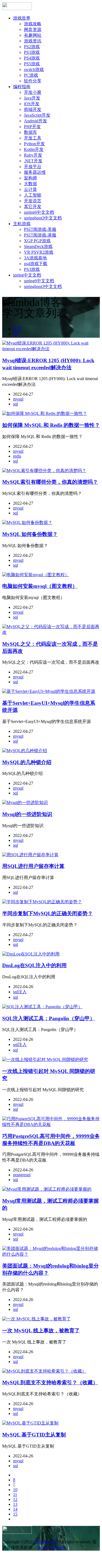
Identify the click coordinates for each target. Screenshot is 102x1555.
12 (15, 1499)
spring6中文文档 (39, 212)
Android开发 (35, 121)
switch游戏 (34, 69)
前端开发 (32, 109)
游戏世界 (21, 18)
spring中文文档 (27, 275)
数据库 (30, 132)
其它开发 (32, 206)
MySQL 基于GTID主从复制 (34, 1435)
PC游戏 (31, 75)
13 (15, 1504)
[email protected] (51, 1547)
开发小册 (32, 92)
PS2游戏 (32, 46)
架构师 (30, 178)
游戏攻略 (32, 23)
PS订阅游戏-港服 (40, 235)
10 (15, 1489)
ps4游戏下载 (35, 263)
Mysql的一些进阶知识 (27, 814)
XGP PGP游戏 (37, 240)
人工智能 (32, 195)
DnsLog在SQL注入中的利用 (34, 965)
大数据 (30, 183)
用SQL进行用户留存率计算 (33, 866)
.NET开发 (33, 161)
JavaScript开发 (37, 115)
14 (15, 1509)
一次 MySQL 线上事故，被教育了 (41, 1330)
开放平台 (32, 166)
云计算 (30, 189)
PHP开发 (32, 126)
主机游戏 (21, 223)
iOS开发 (31, 103)
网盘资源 (32, 29)
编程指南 (21, 86)
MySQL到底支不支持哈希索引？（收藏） (50, 1382)
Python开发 (34, 143)
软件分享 (32, 81)
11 (15, 1494)
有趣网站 (32, 35)
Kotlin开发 (34, 149)
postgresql (21, 1174)
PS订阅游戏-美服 (40, 229)
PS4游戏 (32, 58)
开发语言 (32, 200)
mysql (18, 399)
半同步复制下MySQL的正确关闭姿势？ (47, 913)
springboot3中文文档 (43, 218)
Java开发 (32, 98)
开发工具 (32, 138)
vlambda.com (45, 1542)
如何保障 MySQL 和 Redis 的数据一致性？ (51, 425)
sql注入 (20, 991)
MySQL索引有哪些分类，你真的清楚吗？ (50, 482)
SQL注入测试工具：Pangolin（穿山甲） (48, 1018)
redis (17, 456)
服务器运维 (35, 172)
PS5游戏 (32, 63)
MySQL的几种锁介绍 (26, 762)
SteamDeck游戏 (38, 246)
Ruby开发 (33, 155)
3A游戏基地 (35, 258)
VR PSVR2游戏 (38, 252)
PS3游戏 (32, 52)
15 (15, 1514)
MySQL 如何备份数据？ (30, 534)
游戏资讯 (32, 41)
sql (15, 334)
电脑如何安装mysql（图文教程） (40, 586)
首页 (17, 328)
